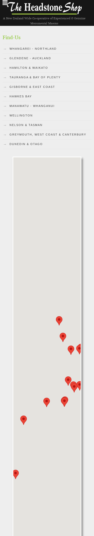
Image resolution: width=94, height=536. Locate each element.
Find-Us (12, 37)
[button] (71, 350)
